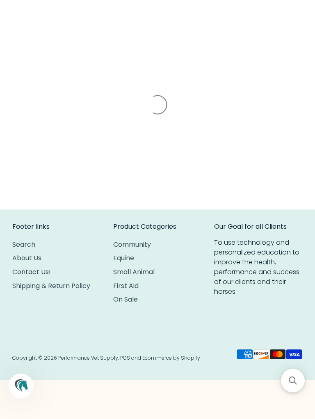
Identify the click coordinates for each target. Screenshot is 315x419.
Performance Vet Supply (88, 357)
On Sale (125, 299)
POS (125, 357)
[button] (293, 380)
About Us (26, 258)
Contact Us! (31, 272)
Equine (123, 258)
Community (132, 244)
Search (23, 244)
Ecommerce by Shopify (171, 357)
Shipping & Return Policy (51, 286)
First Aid (126, 286)
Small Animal (134, 272)
